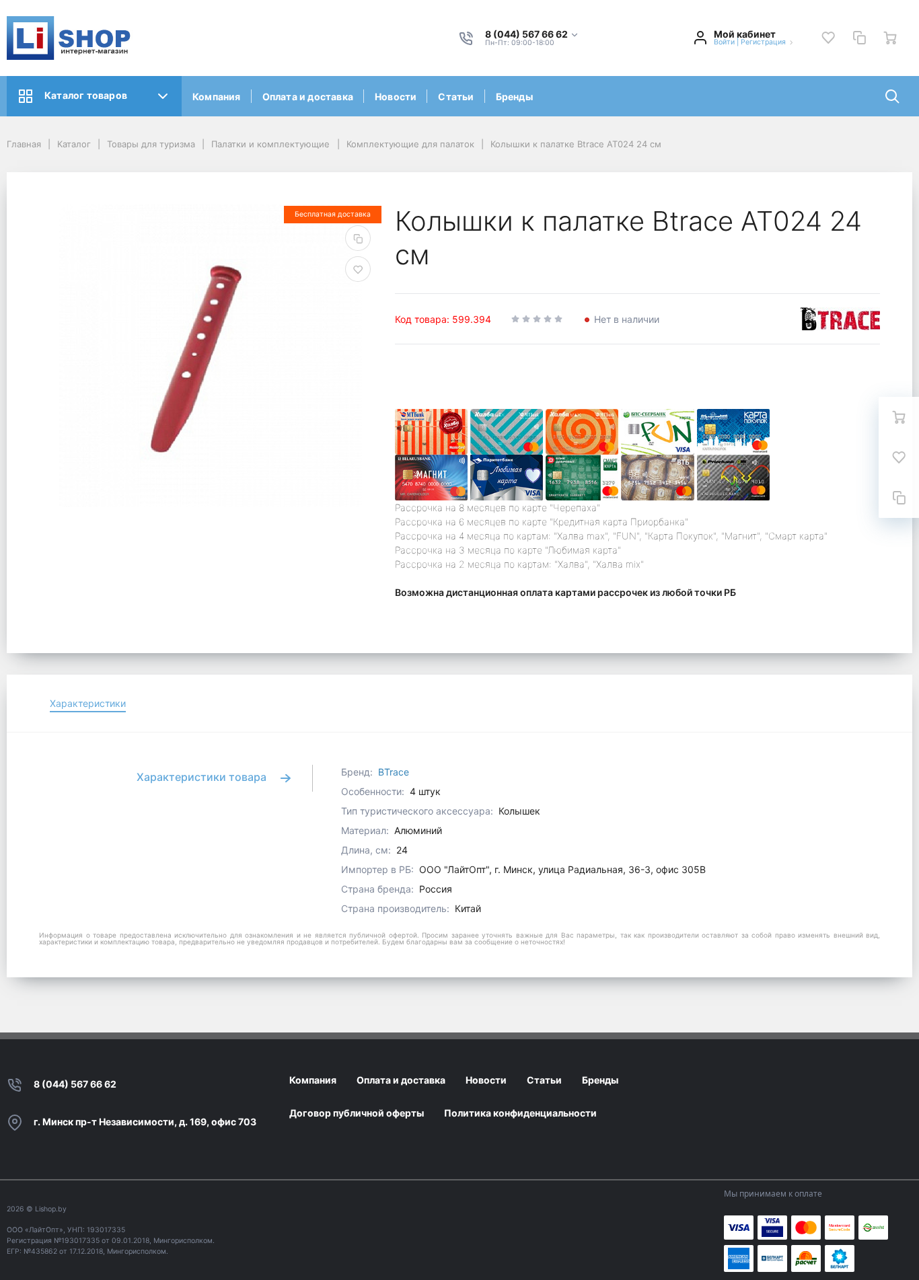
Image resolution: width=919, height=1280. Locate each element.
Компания (216, 96)
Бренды (514, 96)
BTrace (393, 772)
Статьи (456, 96)
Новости (395, 96)
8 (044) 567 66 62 (75, 1084)
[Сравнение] (859, 37)
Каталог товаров (85, 95)
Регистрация (763, 42)
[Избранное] (828, 37)
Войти (724, 42)
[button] (532, 35)
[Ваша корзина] (890, 37)
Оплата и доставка (307, 96)
